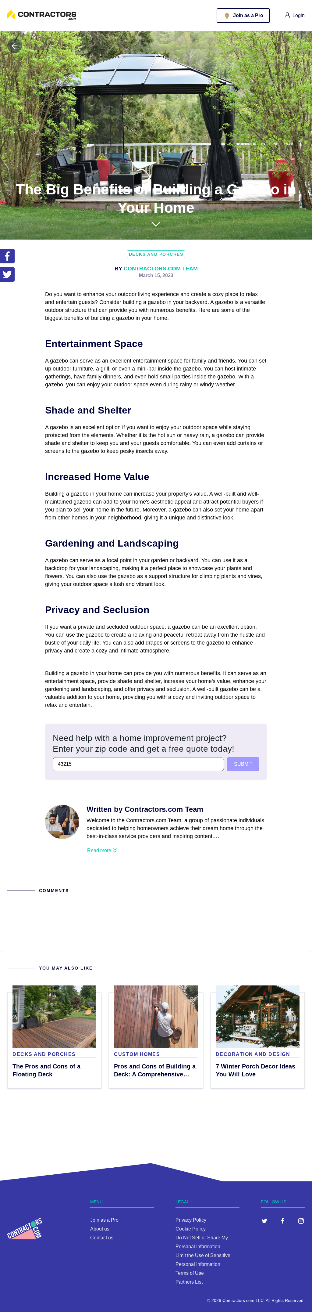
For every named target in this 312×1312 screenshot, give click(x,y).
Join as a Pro (104, 1220)
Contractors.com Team (161, 269)
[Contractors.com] (41, 18)
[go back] (14, 45)
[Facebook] (282, 1220)
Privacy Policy (191, 1220)
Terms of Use (190, 1273)
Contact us (101, 1237)
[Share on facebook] (7, 256)
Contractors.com (238, 1300)
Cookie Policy (191, 1228)
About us (99, 1228)
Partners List (189, 1282)
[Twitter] (264, 1220)
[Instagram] (301, 1220)
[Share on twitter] (7, 274)
